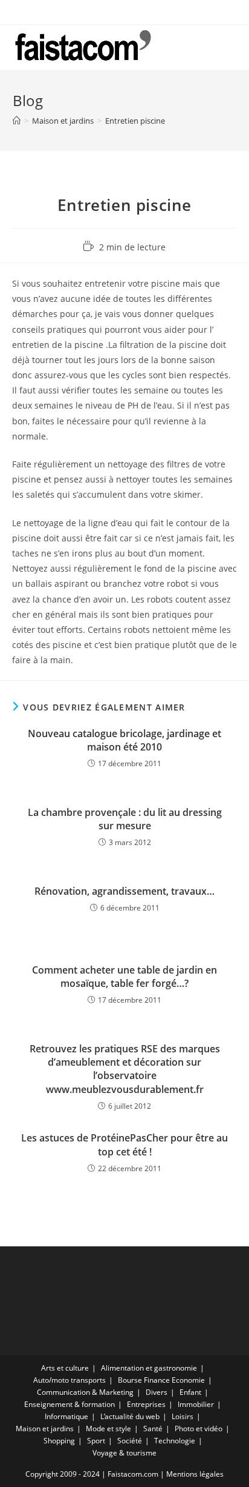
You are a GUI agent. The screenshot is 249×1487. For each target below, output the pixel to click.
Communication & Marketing (85, 1392)
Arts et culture (65, 1368)
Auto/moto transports (69, 1380)
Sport (96, 1440)
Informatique (66, 1416)
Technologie (174, 1440)
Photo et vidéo (198, 1428)
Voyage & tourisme (124, 1453)
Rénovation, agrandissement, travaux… (124, 891)
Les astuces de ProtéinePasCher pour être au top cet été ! (124, 1144)
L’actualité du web (130, 1416)
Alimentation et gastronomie (149, 1368)
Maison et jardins (45, 1428)
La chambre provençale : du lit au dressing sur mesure (125, 819)
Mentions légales (195, 1474)
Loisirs (182, 1416)
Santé (153, 1428)
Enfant (190, 1392)
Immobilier (196, 1404)
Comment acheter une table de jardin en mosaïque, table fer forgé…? (124, 976)
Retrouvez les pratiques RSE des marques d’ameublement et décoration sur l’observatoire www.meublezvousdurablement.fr (125, 1069)
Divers (156, 1392)
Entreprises (146, 1404)
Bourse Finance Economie (161, 1380)
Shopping (59, 1440)
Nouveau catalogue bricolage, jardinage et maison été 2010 (124, 740)
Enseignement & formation (69, 1404)
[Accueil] (17, 120)
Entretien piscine (135, 120)
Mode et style (108, 1428)
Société (129, 1440)
